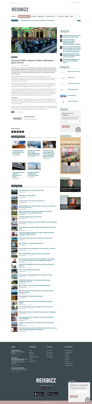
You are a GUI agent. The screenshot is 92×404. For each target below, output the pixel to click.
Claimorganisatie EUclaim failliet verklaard (31, 296)
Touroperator (14, 57)
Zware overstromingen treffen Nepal (29, 269)
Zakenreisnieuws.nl (68, 352)
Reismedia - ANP (22, 276)
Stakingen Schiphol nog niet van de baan (30, 217)
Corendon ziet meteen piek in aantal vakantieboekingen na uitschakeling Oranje (34, 153)
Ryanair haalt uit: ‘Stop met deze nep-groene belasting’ (34, 285)
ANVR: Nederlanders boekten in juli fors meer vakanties (34, 253)
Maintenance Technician (74, 71)
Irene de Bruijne (22, 214)
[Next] (79, 20)
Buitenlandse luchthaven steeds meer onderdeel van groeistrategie (38, 222)
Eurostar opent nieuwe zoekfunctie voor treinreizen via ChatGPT (37, 248)
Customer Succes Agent (74, 83)
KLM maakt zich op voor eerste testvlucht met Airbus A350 (35, 238)
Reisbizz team (32, 354)
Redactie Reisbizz (25, 65)
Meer (71, 16)
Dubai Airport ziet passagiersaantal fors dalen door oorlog (35, 275)
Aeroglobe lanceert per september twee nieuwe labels (18, 152)
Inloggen (78, 2)
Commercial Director (73, 101)
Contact (30, 350)
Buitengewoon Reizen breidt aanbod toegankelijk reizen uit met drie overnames (43, 20)
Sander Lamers (22, 235)
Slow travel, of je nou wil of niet (70, 188)
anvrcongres (20, 112)
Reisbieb (67, 16)
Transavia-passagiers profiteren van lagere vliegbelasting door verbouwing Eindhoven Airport (71, 42)
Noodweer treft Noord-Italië (27, 195)
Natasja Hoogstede (23, 202)
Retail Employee (72, 95)
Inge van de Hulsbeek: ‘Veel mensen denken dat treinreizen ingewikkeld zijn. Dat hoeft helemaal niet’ (35, 212)
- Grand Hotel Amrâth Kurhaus (19, 368)
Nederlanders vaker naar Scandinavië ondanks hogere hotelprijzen (37, 312)
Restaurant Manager (73, 89)
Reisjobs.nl (67, 361)
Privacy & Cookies (32, 361)
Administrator (71, 77)
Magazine (33, 16)
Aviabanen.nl (67, 359)
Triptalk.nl (67, 354)
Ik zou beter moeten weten (69, 206)
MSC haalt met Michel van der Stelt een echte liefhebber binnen (71, 61)
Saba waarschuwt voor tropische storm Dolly (31, 190)
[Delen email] (20, 132)
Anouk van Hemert (22, 209)
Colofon (30, 359)
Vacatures (61, 16)
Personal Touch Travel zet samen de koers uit (32, 200)
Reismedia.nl (67, 356)
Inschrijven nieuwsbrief (33, 356)
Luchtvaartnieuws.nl (69, 350)
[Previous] (78, 20)
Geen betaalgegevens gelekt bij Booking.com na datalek (18, 174)
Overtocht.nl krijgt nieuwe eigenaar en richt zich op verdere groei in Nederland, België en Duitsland (48, 153)
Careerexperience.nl (69, 365)
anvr (16, 112)
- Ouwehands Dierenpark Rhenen (17, 352)
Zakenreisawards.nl (69, 363)
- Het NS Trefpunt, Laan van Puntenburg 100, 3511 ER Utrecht (19, 360)
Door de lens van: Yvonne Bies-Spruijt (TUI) (31, 243)
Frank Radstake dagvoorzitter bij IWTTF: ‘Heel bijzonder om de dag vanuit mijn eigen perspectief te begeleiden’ (38, 328)
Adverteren (41, 16)
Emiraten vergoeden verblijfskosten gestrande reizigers (33, 173)
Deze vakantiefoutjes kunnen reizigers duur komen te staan (36, 306)
